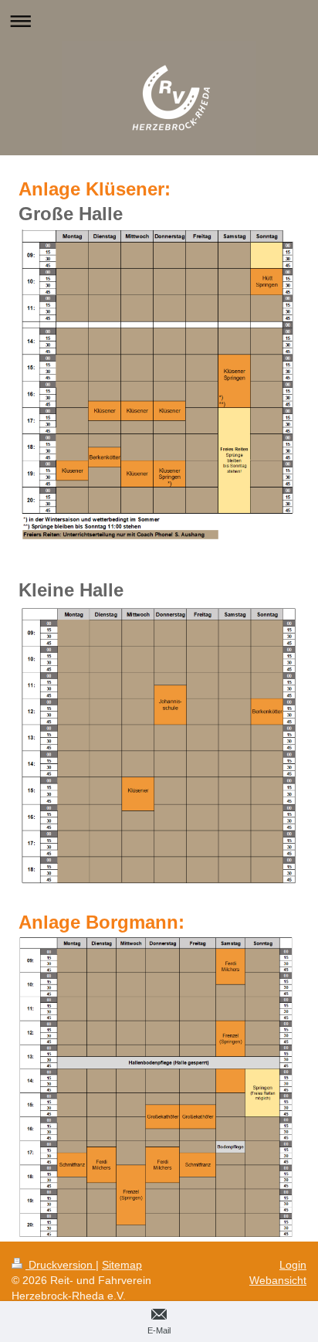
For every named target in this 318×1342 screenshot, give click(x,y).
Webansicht (277, 1280)
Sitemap (122, 1265)
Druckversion (60, 1265)
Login (292, 1265)
